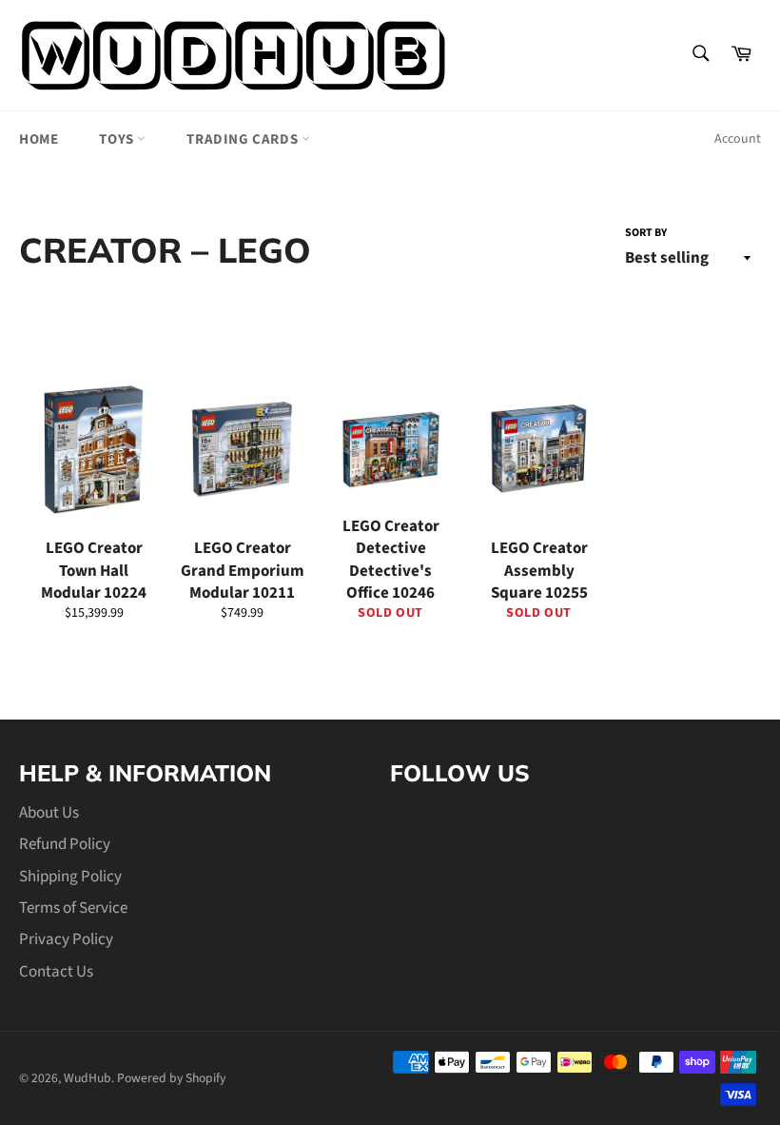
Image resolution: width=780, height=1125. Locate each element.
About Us (49, 812)
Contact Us (56, 971)
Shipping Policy (70, 876)
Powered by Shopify (171, 1078)
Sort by (646, 233)
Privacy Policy (66, 939)
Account (737, 138)
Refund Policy (64, 844)
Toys (118, 139)
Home (38, 139)
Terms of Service (73, 908)
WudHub (87, 1078)
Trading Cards (243, 139)
